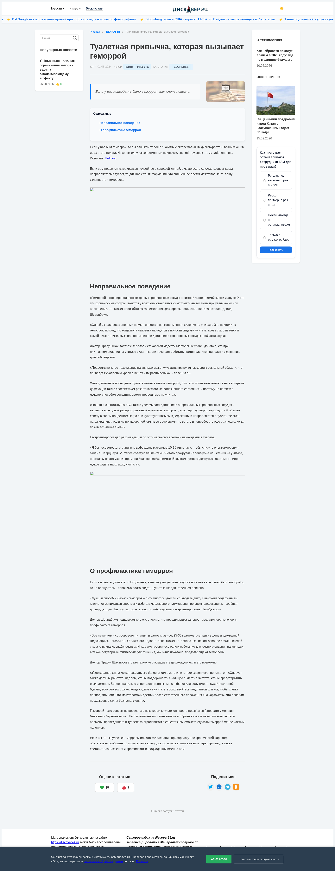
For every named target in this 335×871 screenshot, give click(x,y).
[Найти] (74, 37)
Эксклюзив (94, 8)
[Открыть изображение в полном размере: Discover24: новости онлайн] (225, 91)
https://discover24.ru (65, 842)
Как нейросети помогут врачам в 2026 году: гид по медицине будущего (274, 55)
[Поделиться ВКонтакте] (219, 787)
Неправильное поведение (119, 123)
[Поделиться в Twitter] (210, 787)
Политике (142, 861)
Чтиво (75, 8)
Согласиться (219, 858)
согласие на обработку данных (103, 861)
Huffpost (110, 158)
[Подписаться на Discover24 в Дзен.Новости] (170, 783)
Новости (57, 8)
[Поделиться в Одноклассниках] (236, 787)
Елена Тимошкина (137, 66)
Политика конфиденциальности (259, 859)
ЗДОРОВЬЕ (181, 66)
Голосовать (276, 249)
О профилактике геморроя (120, 130)
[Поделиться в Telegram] (227, 787)
